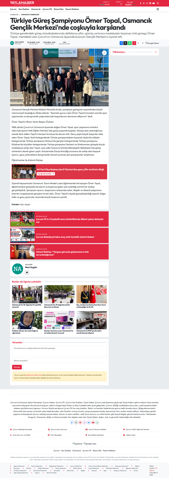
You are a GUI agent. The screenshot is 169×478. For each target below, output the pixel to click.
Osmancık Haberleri (30, 15)
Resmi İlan (59, 9)
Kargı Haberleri (60, 468)
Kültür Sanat (77, 468)
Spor (105, 470)
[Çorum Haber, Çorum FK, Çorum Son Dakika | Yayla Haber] (22, 3)
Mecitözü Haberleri (112, 468)
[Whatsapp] (97, 422)
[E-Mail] (27, 272)
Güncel (28, 468)
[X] (76, 422)
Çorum (13, 9)
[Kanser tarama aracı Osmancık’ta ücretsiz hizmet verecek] (59, 320)
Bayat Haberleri (36, 466)
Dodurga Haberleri (121, 466)
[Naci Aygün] (17, 268)
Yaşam (36, 473)
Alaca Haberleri (18, 466)
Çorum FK (47, 9)
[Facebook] (72, 422)
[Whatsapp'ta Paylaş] (130, 43)
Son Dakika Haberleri (96, 435)
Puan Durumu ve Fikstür (22, 435)
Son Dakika (24, 9)
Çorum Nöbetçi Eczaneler (22, 429)
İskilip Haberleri (43, 468)
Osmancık (36, 9)
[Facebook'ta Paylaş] (121, 43)
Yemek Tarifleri (51, 473)
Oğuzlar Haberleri (131, 468)
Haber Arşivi (130, 435)
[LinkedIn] (89, 422)
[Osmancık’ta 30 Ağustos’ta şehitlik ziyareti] (27, 294)
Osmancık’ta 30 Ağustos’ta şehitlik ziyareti (26, 306)
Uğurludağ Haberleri (20, 473)
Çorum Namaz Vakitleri (97, 429)
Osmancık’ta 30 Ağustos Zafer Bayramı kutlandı (57, 306)
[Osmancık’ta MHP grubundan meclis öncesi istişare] (91, 320)
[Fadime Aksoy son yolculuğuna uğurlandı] (27, 320)
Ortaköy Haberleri (19, 470)
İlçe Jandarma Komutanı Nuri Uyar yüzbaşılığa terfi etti (91, 306)
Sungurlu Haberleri (120, 470)
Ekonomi (16, 468)
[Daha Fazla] (134, 43)
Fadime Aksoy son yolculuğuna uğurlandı (25, 332)
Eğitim (137, 466)
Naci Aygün (31, 267)
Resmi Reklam (72, 9)
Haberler (14, 15)
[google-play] (90, 443)
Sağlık (82, 470)
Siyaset (94, 470)
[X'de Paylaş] (125, 43)
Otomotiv (56, 470)
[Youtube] (93, 422)
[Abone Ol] (152, 43)
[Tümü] (156, 52)
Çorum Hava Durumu (59, 429)
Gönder (17, 367)
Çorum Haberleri (76, 466)
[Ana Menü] (158, 9)
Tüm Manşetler (56, 435)
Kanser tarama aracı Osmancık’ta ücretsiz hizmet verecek (58, 332)
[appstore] (77, 443)
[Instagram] (84, 422)
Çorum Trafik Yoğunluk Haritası (137, 429)
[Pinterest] (80, 422)
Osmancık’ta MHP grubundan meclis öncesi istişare (89, 332)
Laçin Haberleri (93, 468)
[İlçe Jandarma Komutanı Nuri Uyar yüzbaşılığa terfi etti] (91, 294)
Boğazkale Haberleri (56, 466)
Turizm (135, 470)
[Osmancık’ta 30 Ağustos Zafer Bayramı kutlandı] (59, 294)
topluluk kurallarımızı (34, 375)
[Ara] (158, 3)
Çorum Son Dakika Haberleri (98, 466)
